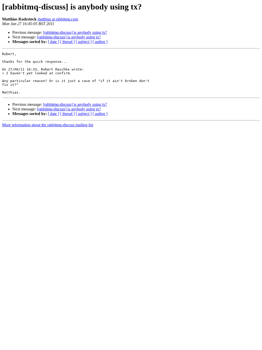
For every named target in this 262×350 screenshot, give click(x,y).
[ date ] (53, 41)
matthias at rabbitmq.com (58, 19)
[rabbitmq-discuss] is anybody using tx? (75, 32)
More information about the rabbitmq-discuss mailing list (47, 125)
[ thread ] (67, 41)
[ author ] (100, 41)
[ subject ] (84, 41)
